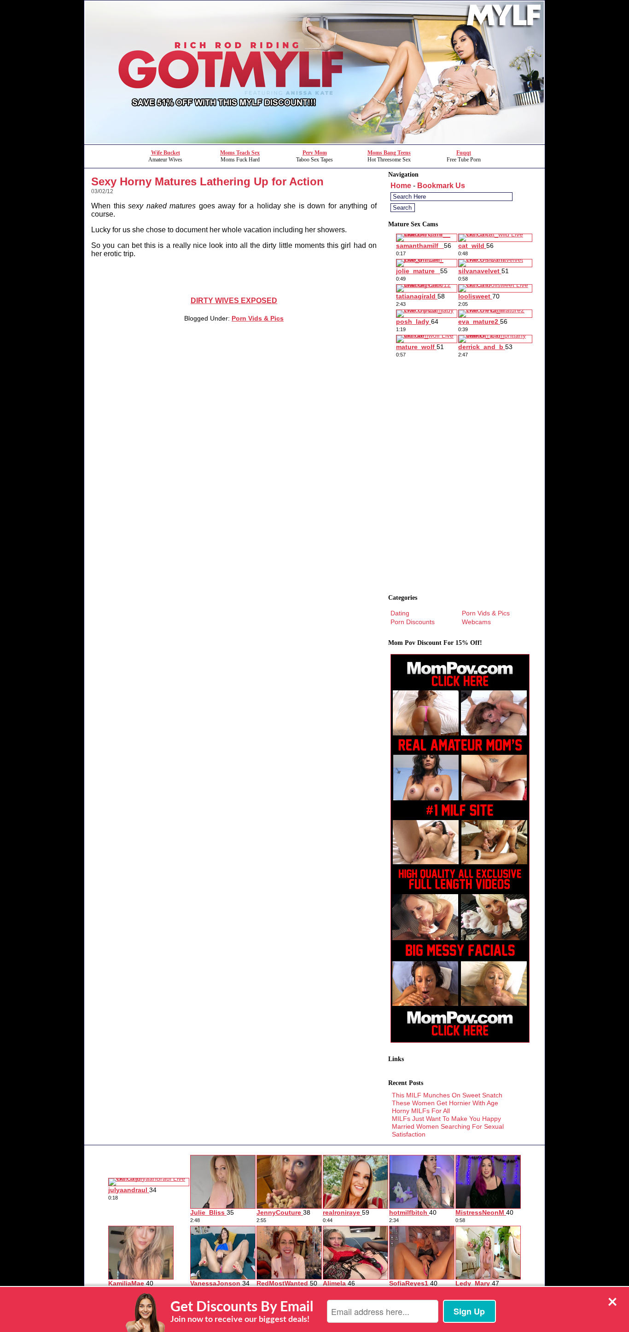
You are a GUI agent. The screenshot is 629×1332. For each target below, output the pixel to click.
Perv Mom (315, 152)
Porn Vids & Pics (258, 318)
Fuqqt (463, 152)
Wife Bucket (165, 152)
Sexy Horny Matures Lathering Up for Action (207, 181)
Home (400, 185)
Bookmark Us (441, 185)
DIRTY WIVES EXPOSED (234, 300)
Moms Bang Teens (389, 152)
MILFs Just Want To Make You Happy (446, 1118)
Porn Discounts (412, 622)
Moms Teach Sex (240, 152)
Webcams (476, 622)
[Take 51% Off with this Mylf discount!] (314, 142)
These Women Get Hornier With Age (445, 1103)
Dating (399, 613)
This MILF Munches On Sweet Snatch (447, 1095)
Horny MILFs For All (421, 1110)
